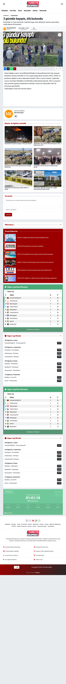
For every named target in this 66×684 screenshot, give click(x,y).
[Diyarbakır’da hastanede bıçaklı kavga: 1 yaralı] (47, 156)
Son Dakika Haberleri (11, 559)
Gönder (8, 214)
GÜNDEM (4, 11)
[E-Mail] (15, 116)
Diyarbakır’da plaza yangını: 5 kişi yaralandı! (18, 143)
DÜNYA (35, 11)
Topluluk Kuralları (41, 526)
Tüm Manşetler (40, 555)
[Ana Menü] (4, 4)
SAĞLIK (41, 524)
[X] (26, 520)
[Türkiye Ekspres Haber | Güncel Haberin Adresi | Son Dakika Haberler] (32, 4)
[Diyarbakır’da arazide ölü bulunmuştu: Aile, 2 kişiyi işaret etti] (47, 134)
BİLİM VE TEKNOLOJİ (55, 524)
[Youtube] (33, 520)
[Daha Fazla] (14, 68)
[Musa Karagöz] (9, 114)
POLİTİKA (13, 11)
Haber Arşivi (39, 559)
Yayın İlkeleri (50, 526)
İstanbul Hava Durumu (42, 547)
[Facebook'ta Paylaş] (5, 68)
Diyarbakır (14, 15)
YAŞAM (46, 524)
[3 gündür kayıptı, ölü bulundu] (33, 49)
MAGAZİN (27, 11)
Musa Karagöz (19, 112)
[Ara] (62, 4)
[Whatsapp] (39, 520)
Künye (34, 526)
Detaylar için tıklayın (33, 329)
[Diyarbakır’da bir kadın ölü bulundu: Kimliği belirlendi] (18, 156)
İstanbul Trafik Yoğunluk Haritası (44, 551)
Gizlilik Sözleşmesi (22, 526)
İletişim (30, 526)
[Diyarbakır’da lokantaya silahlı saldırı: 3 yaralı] (18, 178)
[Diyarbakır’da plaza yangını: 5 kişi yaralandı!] (18, 134)
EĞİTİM (14, 526)
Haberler (6, 15)
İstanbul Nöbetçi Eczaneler (12, 547)
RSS (17, 567)
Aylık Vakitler (9, 513)
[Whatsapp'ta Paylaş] (11, 68)
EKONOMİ (43, 11)
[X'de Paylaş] (8, 68)
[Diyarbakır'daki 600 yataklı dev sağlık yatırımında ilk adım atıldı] (47, 178)
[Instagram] (30, 520)
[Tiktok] (36, 520)
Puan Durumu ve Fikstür (11, 555)
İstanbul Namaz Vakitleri (12, 551)
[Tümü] (60, 224)
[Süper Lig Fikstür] (60, 336)
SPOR (20, 11)
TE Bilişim (37, 572)
